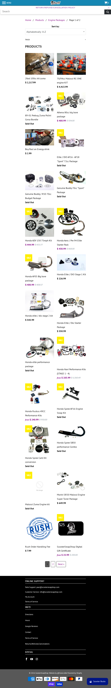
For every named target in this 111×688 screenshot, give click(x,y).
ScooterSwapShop (41, 673)
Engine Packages (56, 20)
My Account (29, 597)
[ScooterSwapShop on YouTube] (32, 659)
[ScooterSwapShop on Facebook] (26, 659)
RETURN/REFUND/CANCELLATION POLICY (55, 7)
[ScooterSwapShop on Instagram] (37, 659)
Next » (61, 564)
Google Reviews (31, 626)
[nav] (6, 3)
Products (39, 20)
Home (28, 20)
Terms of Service (31, 601)
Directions (29, 614)
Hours (27, 620)
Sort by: (55, 26)
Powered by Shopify (74, 673)
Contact (28, 632)
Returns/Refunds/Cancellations (37, 644)
